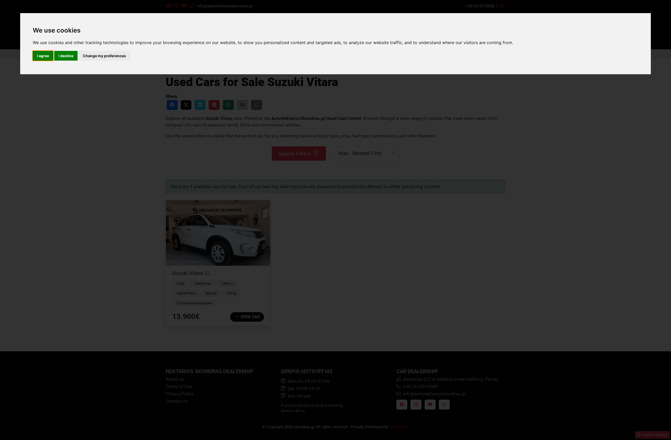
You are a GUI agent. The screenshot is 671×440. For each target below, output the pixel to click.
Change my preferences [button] (104, 56)
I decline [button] (65, 56)
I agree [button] (43, 56)
